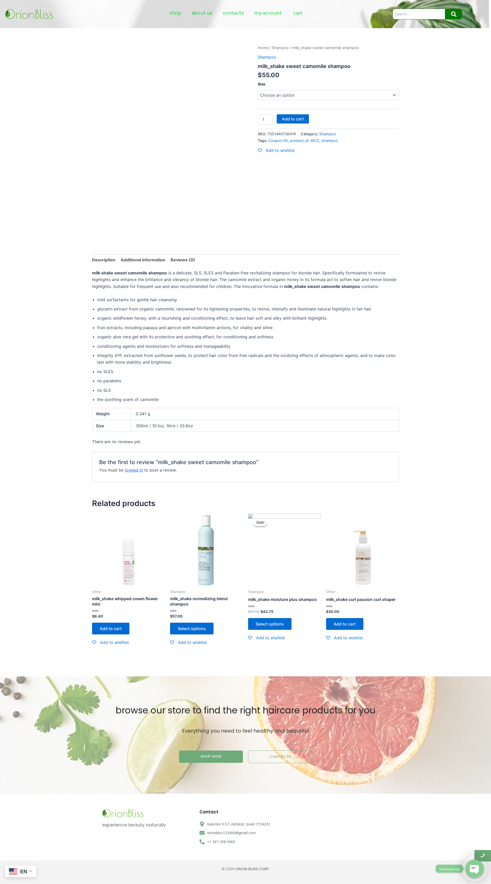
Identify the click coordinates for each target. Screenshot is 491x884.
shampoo (329, 140)
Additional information (143, 259)
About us (202, 12)
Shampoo (280, 48)
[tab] (103, 259)
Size (261, 84)
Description (103, 259)
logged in (134, 470)
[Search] (453, 14)
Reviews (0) (183, 259)
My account (268, 12)
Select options (192, 628)
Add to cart (293, 118)
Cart (298, 12)
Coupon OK (278, 140)
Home (263, 48)
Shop (175, 12)
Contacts (233, 12)
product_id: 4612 (304, 140)
